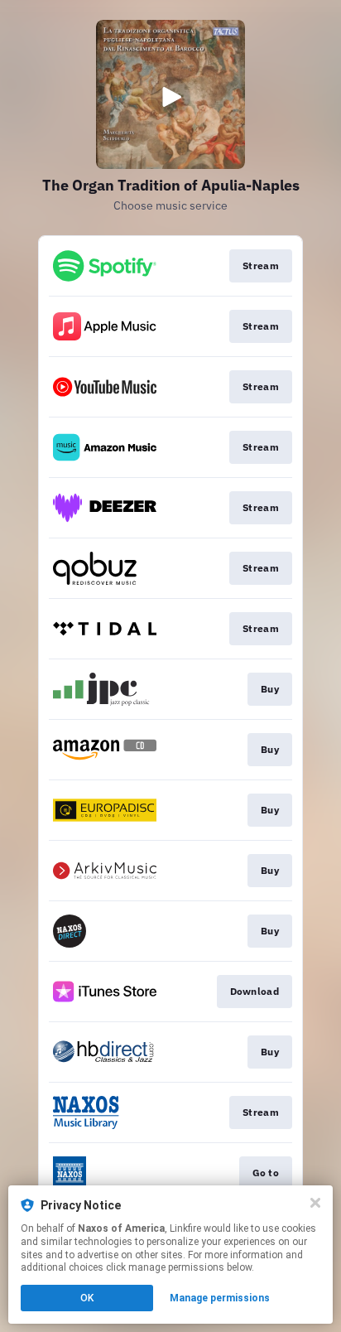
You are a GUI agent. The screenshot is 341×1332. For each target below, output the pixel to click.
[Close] (315, 1203)
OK (87, 1298)
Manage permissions (220, 1298)
